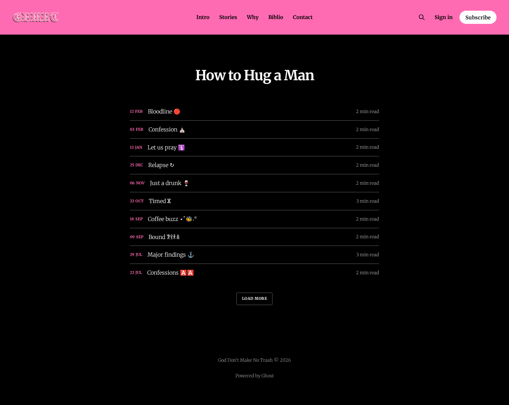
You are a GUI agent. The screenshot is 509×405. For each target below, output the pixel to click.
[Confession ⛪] (254, 129)
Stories (228, 17)
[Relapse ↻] (254, 165)
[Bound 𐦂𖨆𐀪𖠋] (254, 237)
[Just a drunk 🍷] (254, 183)
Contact (303, 17)
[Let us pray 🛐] (254, 147)
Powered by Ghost (254, 376)
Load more (254, 298)
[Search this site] (422, 17)
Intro (202, 17)
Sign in (444, 17)
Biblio (275, 17)
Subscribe (478, 17)
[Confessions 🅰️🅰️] (254, 273)
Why (253, 17)
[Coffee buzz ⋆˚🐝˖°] (254, 219)
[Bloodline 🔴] (254, 111)
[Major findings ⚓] (254, 255)
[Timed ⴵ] (254, 201)
